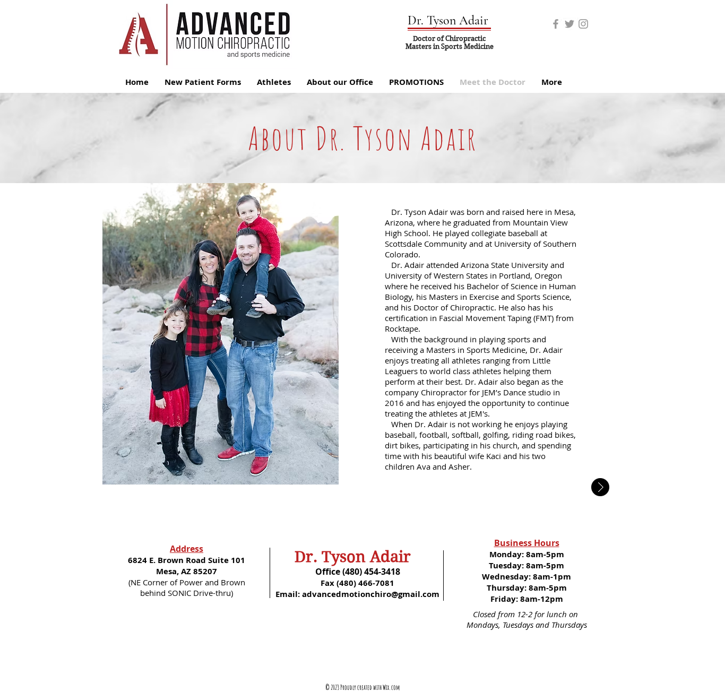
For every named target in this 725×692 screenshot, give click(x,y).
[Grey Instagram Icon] (583, 24)
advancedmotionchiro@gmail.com (370, 594)
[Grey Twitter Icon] (569, 24)
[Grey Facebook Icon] (555, 24)
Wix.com (391, 687)
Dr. (306, 557)
